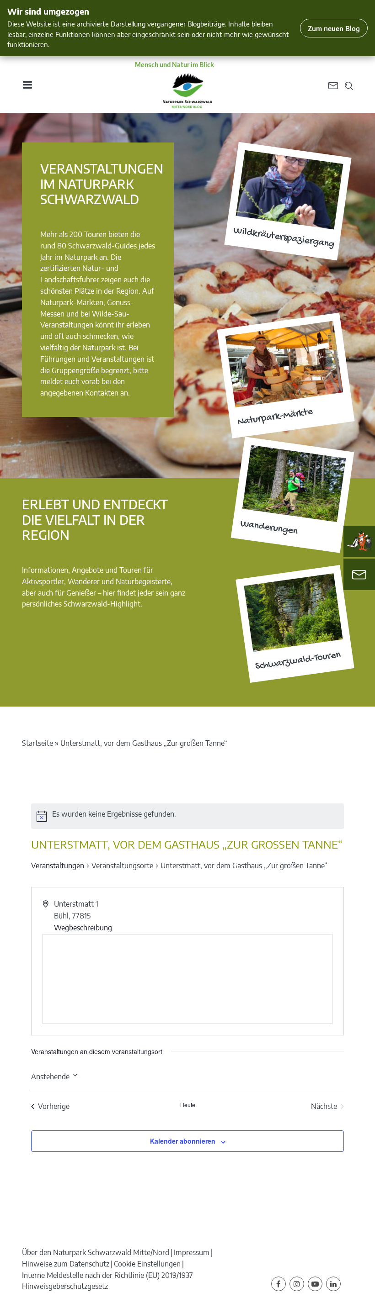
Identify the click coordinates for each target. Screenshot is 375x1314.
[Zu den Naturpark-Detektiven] (359, 541)
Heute (187, 1104)
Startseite (37, 743)
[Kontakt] (359, 574)
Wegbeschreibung (83, 927)
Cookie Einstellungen (147, 1263)
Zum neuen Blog (334, 28)
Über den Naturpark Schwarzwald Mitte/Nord (95, 1252)
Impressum (191, 1252)
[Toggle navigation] (27, 84)
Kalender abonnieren (182, 1140)
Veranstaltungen (57, 865)
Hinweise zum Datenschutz (65, 1263)
